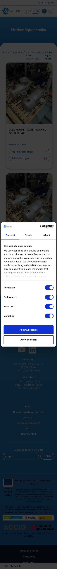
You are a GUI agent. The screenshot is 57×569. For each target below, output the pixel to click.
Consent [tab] (10, 235)
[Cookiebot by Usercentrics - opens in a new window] (41, 227)
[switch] (49, 297)
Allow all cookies (29, 329)
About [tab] (46, 235)
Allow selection (28, 339)
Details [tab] (28, 235)
